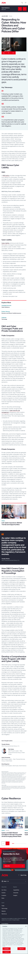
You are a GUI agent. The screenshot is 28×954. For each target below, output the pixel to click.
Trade (3, 905)
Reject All (21, 948)
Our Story (4, 890)
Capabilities (16, 890)
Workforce (4, 914)
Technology (4, 908)
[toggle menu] (25, 2)
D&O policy (6, 175)
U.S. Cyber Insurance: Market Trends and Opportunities (12, 524)
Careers (3, 892)
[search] (22, 3)
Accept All (6, 952)
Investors (4, 895)
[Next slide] (7, 843)
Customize (6, 948)
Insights (15, 895)
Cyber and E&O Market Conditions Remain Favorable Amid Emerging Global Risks (12, 834)
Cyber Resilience (6, 8)
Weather (4, 911)
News (3, 898)
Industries (15, 892)
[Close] (25, 926)
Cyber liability (5, 243)
